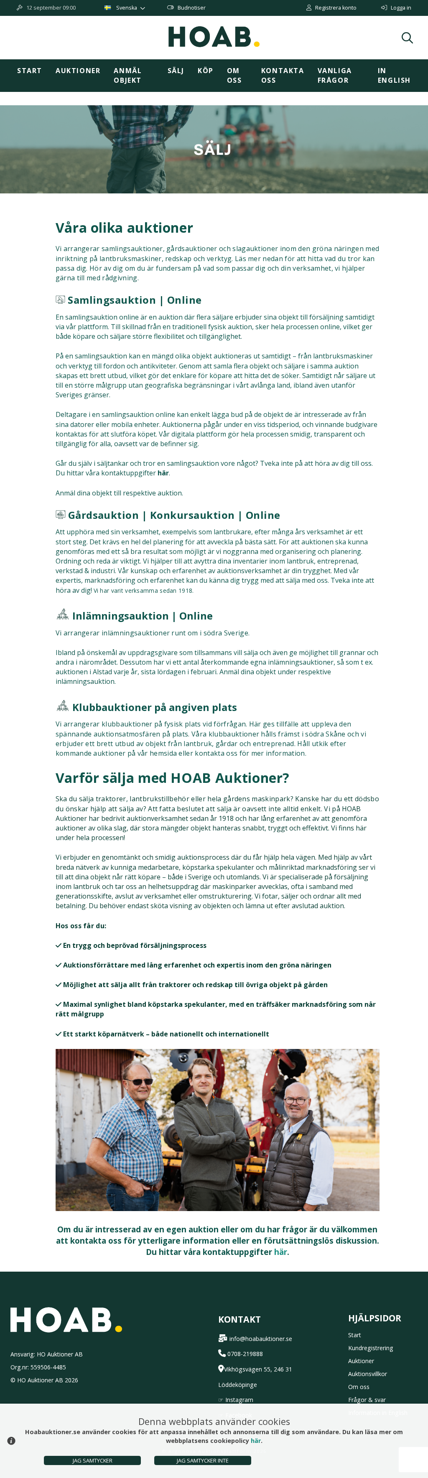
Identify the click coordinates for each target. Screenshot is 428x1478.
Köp (206, 70)
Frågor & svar (367, 1400)
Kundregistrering (370, 1348)
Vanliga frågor (335, 75)
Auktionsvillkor (367, 1374)
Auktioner (78, 70)
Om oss (234, 75)
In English (394, 75)
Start (29, 70)
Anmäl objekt (128, 75)
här (280, 1252)
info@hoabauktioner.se (260, 1339)
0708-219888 (245, 1354)
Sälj (176, 70)
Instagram (239, 1400)
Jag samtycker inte (203, 1460)
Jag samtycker (92, 1460)
